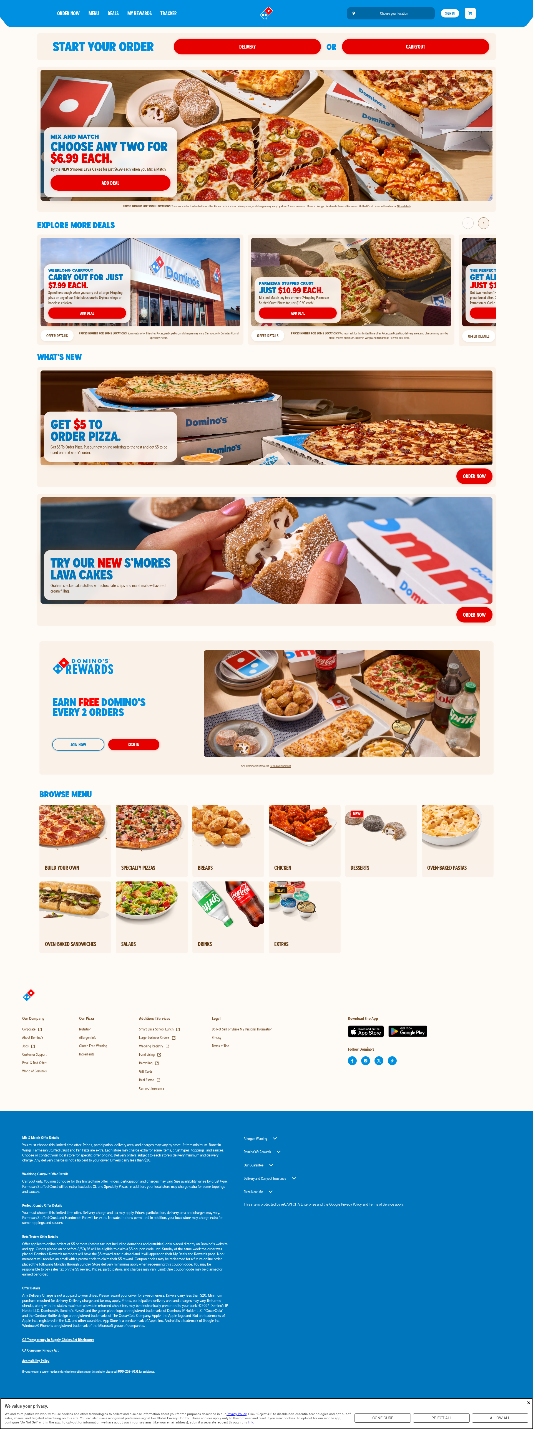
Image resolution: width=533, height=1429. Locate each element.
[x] (378, 1060)
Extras (281, 943)
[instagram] (365, 1060)
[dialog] (266, 1413)
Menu (94, 13)
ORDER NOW (474, 614)
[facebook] (352, 1060)
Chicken (282, 867)
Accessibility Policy (35, 1360)
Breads (205, 867)
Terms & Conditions (280, 766)
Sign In (450, 13)
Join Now (78, 744)
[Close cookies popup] (529, 1403)
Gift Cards (145, 1071)
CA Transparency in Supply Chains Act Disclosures (58, 1339)
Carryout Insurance (151, 1088)
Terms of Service (381, 1204)
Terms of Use (220, 1045)
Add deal (110, 182)
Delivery (247, 46)
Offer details (404, 206)
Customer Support (34, 1054)
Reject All (441, 1418)
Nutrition (85, 1029)
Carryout (415, 46)
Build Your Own (62, 867)
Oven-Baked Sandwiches (70, 943)
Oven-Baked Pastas (447, 867)
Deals (113, 13)
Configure (382, 1418)
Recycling (149, 1062)
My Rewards (139, 13)
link (250, 1422)
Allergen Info (87, 1037)
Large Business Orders (157, 1037)
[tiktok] (392, 1060)
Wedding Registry (154, 1046)
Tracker (168, 13)
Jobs (28, 1046)
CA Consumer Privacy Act (40, 1350)
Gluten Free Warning (93, 1045)
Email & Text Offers (34, 1062)
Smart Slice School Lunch (159, 1029)
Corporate (32, 1029)
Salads (128, 943)
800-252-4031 (128, 1371)
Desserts (360, 867)
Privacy (216, 1037)
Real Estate (150, 1079)
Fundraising (150, 1054)
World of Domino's (34, 1070)
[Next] (483, 223)
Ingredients (86, 1054)
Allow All (500, 1418)
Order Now (68, 13)
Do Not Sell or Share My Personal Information (242, 1029)
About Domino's (32, 1037)
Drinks (205, 943)
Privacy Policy (351, 1204)
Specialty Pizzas (138, 867)
